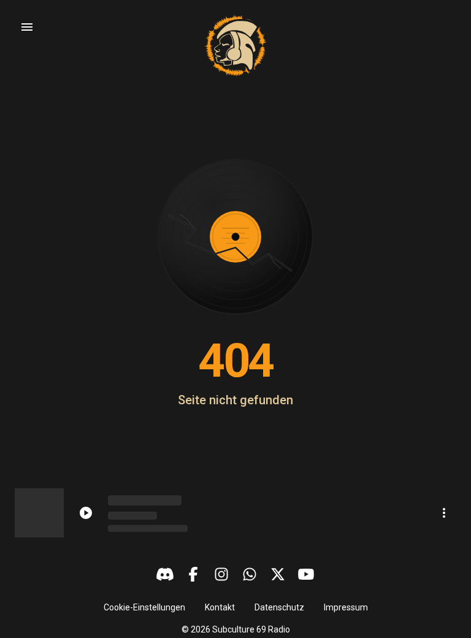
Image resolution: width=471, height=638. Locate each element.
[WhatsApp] (250, 574)
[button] (144, 607)
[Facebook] (193, 574)
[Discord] (165, 574)
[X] (278, 574)
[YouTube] (306, 574)
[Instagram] (221, 574)
